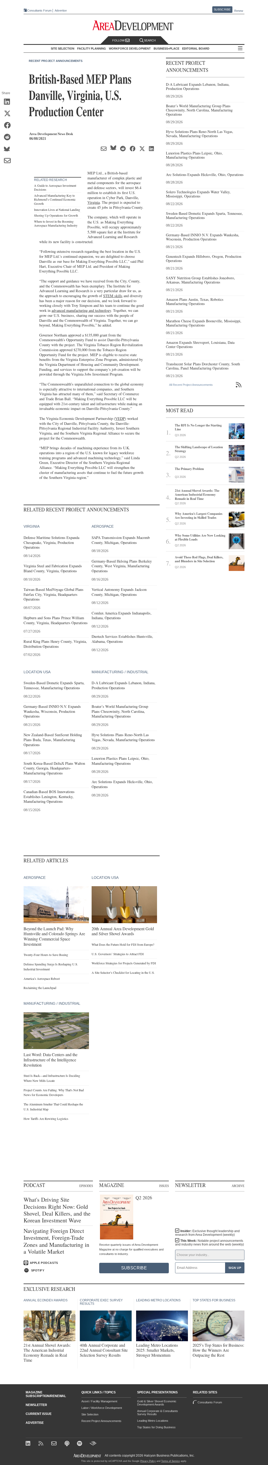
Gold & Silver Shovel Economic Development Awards (156, 1403)
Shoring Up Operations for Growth (56, 215)
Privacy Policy (148, 1461)
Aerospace (103, 526)
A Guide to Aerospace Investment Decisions (55, 187)
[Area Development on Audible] (93, 1444)
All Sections (240, 48)
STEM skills (112, 295)
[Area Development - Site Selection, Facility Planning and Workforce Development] (134, 25)
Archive (238, 1186)
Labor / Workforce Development (101, 1407)
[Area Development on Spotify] (80, 1444)
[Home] (54, 1444)
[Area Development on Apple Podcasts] (67, 1444)
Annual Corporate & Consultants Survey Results (157, 1412)
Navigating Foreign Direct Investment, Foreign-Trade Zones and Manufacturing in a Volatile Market (56, 1241)
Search (150, 40)
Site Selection (89, 1414)
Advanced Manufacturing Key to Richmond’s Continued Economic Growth (55, 199)
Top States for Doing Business (156, 1427)
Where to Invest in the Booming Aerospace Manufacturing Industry (55, 223)
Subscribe (222, 9)
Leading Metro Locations (152, 1420)
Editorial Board (195, 48)
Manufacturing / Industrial (120, 672)
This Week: (209, 1242)
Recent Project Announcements (55, 60)
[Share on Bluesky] (9, 149)
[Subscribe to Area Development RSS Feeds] (41, 1444)
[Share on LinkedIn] (9, 102)
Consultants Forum (39, 10)
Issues (164, 1186)
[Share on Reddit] (9, 137)
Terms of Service (170, 1461)
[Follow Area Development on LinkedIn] (29, 1444)
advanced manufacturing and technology (81, 310)
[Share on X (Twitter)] (9, 114)
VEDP (120, 418)
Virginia (93, 202)
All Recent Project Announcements (191, 384)
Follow (118, 40)
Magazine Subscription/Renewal (46, 1394)
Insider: (207, 1233)
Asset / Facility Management (99, 1401)
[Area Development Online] (88, 1455)
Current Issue (39, 1414)
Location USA (37, 672)
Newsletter (36, 1405)
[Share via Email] (9, 161)
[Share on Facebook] (9, 125)
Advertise (61, 10)
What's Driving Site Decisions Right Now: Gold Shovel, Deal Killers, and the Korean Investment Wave (57, 1210)
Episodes (86, 1186)
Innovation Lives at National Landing (57, 209)
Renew (238, 10)
